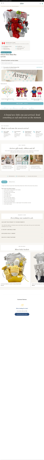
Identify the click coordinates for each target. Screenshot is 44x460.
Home (2, 6)
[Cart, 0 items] (42, 4)
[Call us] (40, 4)
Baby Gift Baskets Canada (7, 6)
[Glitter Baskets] (22, 3)
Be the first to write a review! (22, 314)
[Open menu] (2, 3)
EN (41, 0)
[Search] (3, 3)
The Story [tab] (4, 181)
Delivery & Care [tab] (12, 181)
